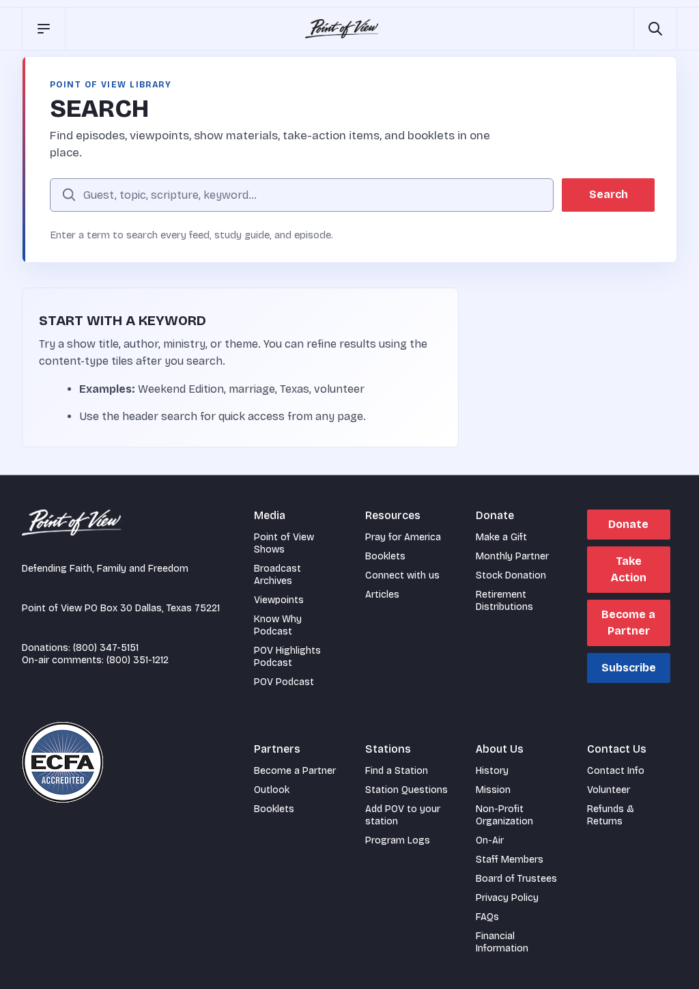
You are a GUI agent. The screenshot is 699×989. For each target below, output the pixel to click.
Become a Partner (628, 622)
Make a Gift (501, 537)
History (492, 771)
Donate (628, 524)
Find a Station (396, 771)
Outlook (271, 790)
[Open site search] (655, 29)
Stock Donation (511, 575)
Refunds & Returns (610, 815)
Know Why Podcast (278, 625)
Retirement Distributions (504, 601)
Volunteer (608, 790)
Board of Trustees (516, 878)
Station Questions (406, 790)
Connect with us (402, 575)
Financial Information (502, 942)
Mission (493, 790)
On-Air (490, 840)
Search (608, 194)
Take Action (628, 569)
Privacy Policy (507, 898)
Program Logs (397, 840)
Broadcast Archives (277, 575)
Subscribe (628, 667)
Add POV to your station (402, 815)
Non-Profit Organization (504, 815)
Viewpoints (279, 600)
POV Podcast (284, 682)
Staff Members (509, 859)
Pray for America (403, 537)
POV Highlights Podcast (287, 657)
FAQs (487, 917)
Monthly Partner (512, 556)
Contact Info (615, 771)
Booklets (385, 556)
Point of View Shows (284, 543)
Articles (382, 594)
